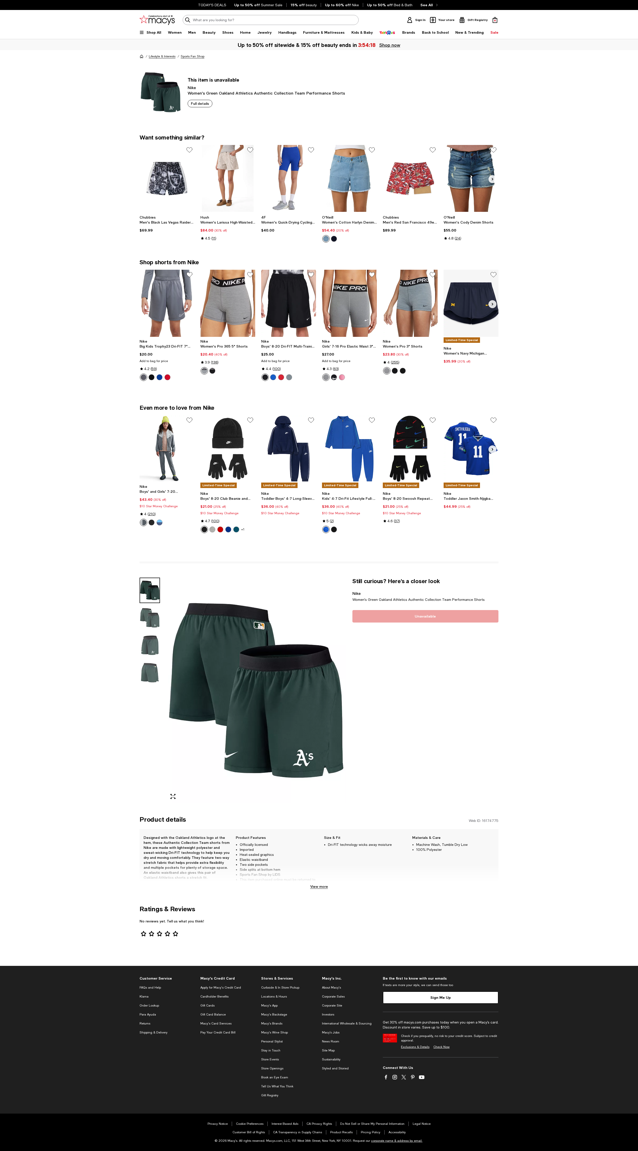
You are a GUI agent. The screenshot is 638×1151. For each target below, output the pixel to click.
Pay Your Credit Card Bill (218, 1032)
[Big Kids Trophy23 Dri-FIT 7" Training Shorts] (167, 303)
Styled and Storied (335, 1068)
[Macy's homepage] (142, 56)
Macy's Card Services (216, 1023)
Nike (192, 87)
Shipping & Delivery (153, 1032)
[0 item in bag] (494, 20)
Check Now (441, 1047)
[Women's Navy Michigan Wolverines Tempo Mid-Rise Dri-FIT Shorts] (471, 303)
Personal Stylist (272, 1041)
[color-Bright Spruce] (236, 529)
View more (319, 886)
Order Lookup (149, 1005)
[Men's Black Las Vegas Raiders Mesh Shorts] (167, 178)
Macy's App (269, 1005)
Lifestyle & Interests (162, 56)
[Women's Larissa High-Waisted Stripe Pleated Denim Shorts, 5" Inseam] (227, 178)
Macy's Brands (271, 1023)
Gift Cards (207, 1005)
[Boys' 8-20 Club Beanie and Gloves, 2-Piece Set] (227, 448)
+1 (242, 529)
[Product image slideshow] (256, 690)
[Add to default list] (189, 150)
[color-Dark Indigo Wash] (334, 239)
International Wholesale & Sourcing (347, 1023)
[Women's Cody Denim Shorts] (471, 178)
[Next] (492, 179)
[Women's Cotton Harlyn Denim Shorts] (349, 178)
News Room (330, 1041)
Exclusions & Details (415, 1047)
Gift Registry (269, 1095)
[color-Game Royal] (159, 377)
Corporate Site (332, 1005)
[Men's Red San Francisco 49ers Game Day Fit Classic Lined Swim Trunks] (410, 178)
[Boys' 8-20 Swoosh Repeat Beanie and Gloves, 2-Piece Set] (410, 448)
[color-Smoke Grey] (144, 377)
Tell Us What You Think (277, 1086)
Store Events (270, 1059)
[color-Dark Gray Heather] (212, 529)
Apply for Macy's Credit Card (220, 987)
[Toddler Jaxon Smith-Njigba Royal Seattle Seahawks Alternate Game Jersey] (471, 448)
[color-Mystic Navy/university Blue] (159, 522)
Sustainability (331, 1059)
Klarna (144, 996)
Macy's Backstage (274, 1014)
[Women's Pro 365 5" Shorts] (227, 303)
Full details (200, 103)
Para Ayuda (148, 1014)
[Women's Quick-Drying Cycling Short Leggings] (288, 178)
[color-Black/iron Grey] (403, 371)
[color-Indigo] (326, 239)
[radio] (326, 239)
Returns (145, 1023)
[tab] (150, 590)
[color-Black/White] (212, 371)
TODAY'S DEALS (212, 5)
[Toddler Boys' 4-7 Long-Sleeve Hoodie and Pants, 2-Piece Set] (288, 448)
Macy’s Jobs (330, 1032)
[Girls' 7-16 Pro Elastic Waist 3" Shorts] (349, 303)
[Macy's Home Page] (157, 20)
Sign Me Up (440, 997)
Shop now (389, 45)
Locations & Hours (274, 996)
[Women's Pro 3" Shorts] (410, 303)
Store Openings (272, 1068)
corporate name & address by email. (396, 1141)
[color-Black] (152, 377)
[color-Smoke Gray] (289, 377)
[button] (243, 690)
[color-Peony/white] (342, 377)
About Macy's (331, 987)
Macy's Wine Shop (274, 1032)
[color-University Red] (167, 377)
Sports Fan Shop (192, 56)
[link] (167, 224)
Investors (328, 1014)
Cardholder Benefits (214, 996)
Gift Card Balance (213, 1014)
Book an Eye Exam (274, 1077)
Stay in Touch (270, 1050)
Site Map (328, 1050)
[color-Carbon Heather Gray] (326, 377)
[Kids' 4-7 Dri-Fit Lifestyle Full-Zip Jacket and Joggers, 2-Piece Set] (349, 448)
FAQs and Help (150, 987)
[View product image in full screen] (173, 796)
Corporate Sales (333, 996)
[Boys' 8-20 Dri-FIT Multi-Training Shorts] (288, 303)
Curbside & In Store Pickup (280, 987)
